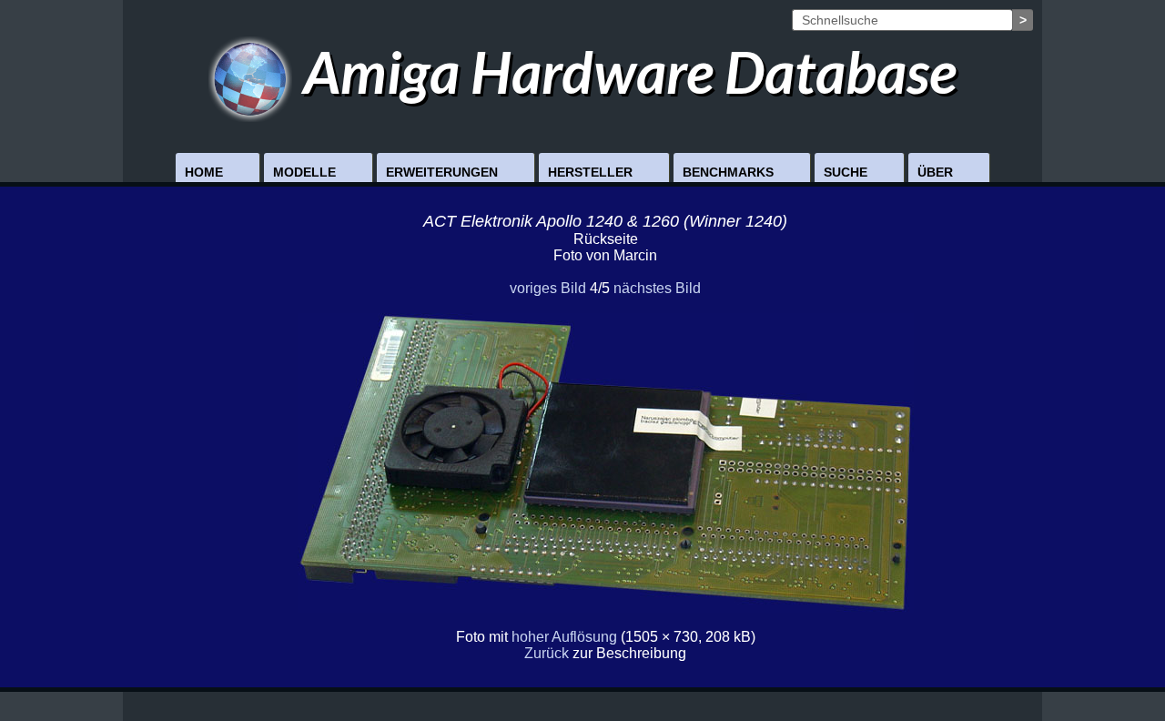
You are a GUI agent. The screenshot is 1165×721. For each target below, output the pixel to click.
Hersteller (590, 172)
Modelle (304, 172)
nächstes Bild (657, 288)
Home (204, 172)
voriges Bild (548, 288)
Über (935, 172)
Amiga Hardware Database (624, 71)
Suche (845, 172)
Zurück (546, 653)
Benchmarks (728, 172)
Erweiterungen (442, 172)
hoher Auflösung (564, 637)
